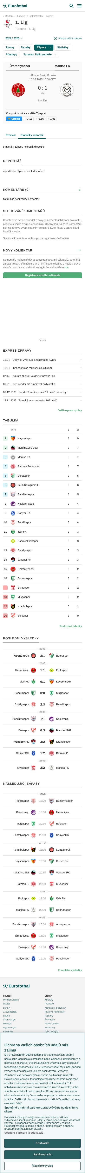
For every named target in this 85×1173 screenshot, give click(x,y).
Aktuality (49, 999)
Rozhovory (50, 1027)
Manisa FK (62, 66)
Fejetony (49, 1015)
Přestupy (11, 54)
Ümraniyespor (19, 66)
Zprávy (10, 47)
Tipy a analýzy (52, 1031)
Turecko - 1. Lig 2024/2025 (30, 16)
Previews (49, 1003)
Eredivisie (8, 1031)
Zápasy (50, 16)
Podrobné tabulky (71, 626)
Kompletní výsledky (70, 970)
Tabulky (26, 47)
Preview (11, 135)
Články (48, 995)
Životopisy (50, 1019)
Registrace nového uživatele (42, 275)
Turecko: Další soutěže (38, 54)
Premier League (11, 999)
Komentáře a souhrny (55, 1008)
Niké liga (7, 1023)
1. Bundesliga (10, 1011)
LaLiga (6, 1003)
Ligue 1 (6, 1015)
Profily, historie (52, 1023)
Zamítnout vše (43, 1154)
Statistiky (62, 47)
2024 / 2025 (12, 38)
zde (66, 267)
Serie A (6, 1008)
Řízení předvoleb (42, 1165)
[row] (42, 438)
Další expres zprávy (70, 410)
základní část (37, 75)
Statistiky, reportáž (32, 135)
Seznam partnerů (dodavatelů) (24, 1132)
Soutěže (9, 16)
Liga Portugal (9, 1027)
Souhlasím (42, 1143)
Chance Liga (9, 1019)
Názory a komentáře (55, 1011)
